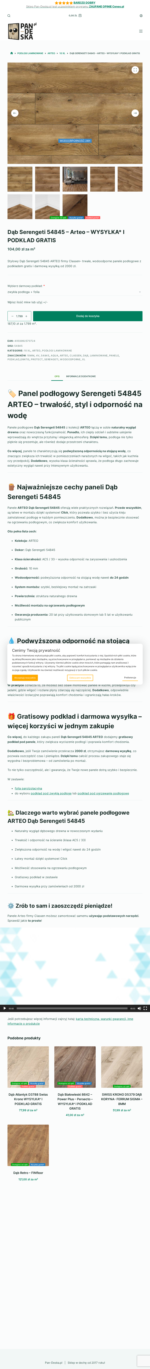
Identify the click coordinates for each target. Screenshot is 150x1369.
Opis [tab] (57, 376)
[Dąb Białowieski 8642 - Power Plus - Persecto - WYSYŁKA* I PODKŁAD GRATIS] (75, 1067)
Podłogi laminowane (57, 350)
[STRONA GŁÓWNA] (11, 53)
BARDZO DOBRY (84, 2)
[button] (75, 969)
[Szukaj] (9, 15)
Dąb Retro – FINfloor (28, 1173)
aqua (54, 355)
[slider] (72, 1008)
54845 (45, 355)
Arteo (36, 350)
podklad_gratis (18, 359)
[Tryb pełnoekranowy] (145, 1008)
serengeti (51, 359)
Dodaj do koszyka (88, 316)
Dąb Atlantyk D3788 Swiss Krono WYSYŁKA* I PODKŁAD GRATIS (28, 1099)
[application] (75, 970)
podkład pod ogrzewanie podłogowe (103, 793)
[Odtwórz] (5, 1008)
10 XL (27, 350)
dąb (85, 355)
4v (38, 355)
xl (83, 359)
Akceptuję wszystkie (25, 677)
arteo (64, 355)
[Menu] (140, 31)
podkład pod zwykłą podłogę (51, 793)
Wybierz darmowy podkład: (25, 286)
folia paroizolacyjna (28, 788)
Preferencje (130, 677)
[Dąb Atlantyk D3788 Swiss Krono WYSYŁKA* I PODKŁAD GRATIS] (28, 1067)
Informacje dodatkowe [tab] (81, 376)
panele (114, 355)
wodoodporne (70, 359)
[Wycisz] (139, 1008)
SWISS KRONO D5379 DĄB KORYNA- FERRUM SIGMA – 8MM (121, 1099)
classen (76, 355)
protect (37, 359)
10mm (31, 355)
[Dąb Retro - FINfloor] (28, 1145)
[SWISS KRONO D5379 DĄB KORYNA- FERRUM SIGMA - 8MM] (121, 1067)
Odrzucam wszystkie (80, 677)
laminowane (99, 355)
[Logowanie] (141, 15)
